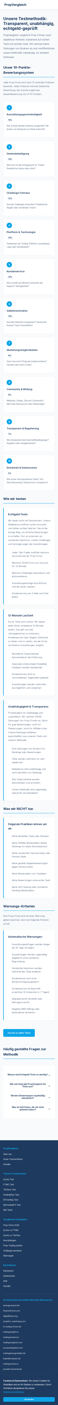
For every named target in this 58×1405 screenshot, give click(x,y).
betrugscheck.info (11, 1305)
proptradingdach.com (13, 1348)
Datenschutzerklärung (13, 1392)
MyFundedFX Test (12, 1205)
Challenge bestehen (12, 1250)
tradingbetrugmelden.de (14, 1353)
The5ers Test (9, 1189)
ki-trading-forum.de (12, 1326)
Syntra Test (8, 1179)
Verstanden (29, 1399)
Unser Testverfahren (13, 1159)
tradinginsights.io (11, 1332)
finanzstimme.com (11, 1311)
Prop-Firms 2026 (11, 1225)
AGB (5, 1281)
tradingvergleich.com (12, 1342)
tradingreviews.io (11, 1337)
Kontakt (6, 1164)
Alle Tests (7, 1210)
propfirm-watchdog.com (14, 1321)
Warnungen (8, 1255)
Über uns (7, 1154)
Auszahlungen (9, 1240)
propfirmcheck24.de (12, 1369)
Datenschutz (9, 1276)
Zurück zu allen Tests (19, 1032)
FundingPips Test (11, 1194)
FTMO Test (8, 1184)
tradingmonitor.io (10, 1364)
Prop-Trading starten (12, 1245)
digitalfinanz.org (10, 1316)
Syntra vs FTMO (10, 1230)
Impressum (8, 1270)
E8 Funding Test (10, 1199)
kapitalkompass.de (12, 1358)
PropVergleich (15, 5)
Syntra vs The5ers (11, 1235)
